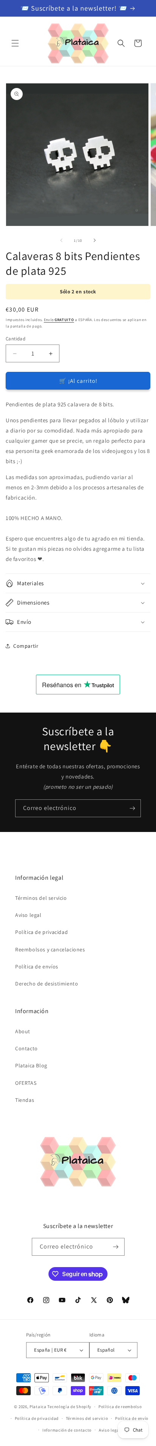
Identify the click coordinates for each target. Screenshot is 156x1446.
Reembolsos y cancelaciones (50, 949)
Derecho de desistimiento (46, 983)
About (22, 1031)
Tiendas (24, 1100)
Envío (59, 319)
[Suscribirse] (132, 808)
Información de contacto (67, 1430)
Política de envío (131, 1418)
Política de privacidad (41, 932)
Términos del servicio (41, 898)
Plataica (38, 1406)
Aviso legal (28, 915)
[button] (15, 43)
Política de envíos (36, 966)
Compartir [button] (25, 645)
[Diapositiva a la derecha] (94, 240)
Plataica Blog (31, 1065)
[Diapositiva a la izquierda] (61, 240)
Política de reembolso (120, 1406)
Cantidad (15, 338)
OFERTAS (25, 1082)
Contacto (26, 1048)
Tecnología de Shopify (69, 1406)
